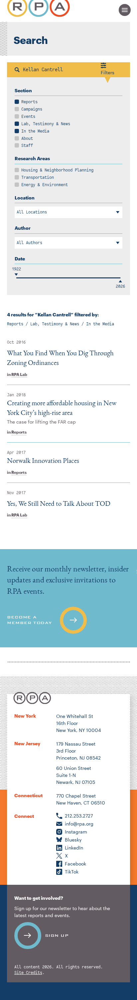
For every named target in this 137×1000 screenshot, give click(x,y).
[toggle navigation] (125, 10)
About (27, 138)
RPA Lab (19, 374)
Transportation (37, 177)
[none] (68, 598)
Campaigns (31, 109)
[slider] (16, 277)
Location (25, 197)
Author (23, 228)
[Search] (17, 69)
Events (28, 116)
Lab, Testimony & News (45, 124)
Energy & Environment (44, 184)
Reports (29, 102)
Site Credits (28, 972)
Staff (27, 145)
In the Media (35, 131)
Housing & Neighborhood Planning (57, 170)
